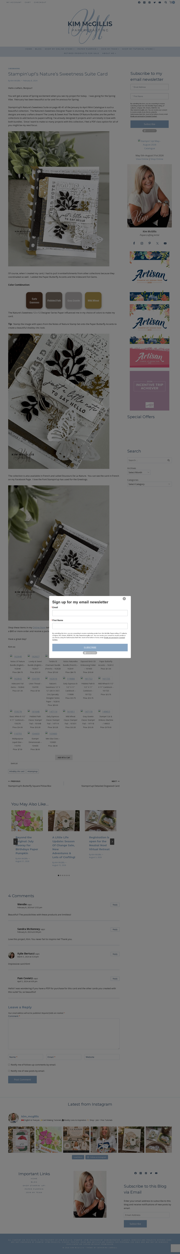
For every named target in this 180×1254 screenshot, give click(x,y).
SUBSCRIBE (90, 647)
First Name (57, 620)
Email (55, 607)
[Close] (124, 598)
